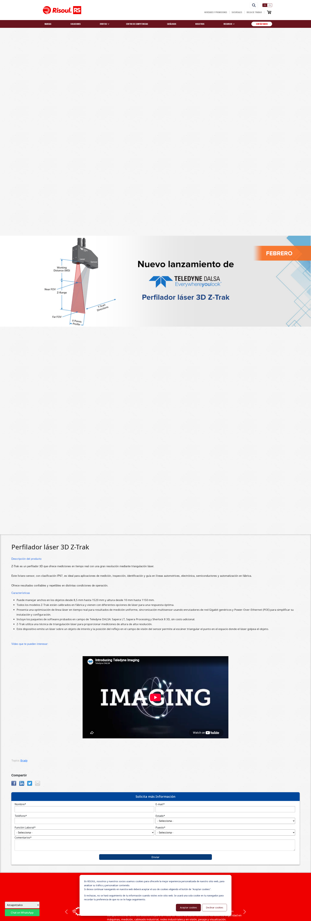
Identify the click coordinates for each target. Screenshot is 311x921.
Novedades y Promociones (215, 12)
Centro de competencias (137, 23)
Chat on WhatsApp (22, 912)
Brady (24, 760)
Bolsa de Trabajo (254, 12)
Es (265, 5)
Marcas (48, 23)
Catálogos (171, 23)
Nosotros (199, 23)
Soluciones (75, 23)
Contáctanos (262, 23)
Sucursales (237, 12)
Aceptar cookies (188, 907)
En (270, 5)
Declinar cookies (214, 907)
